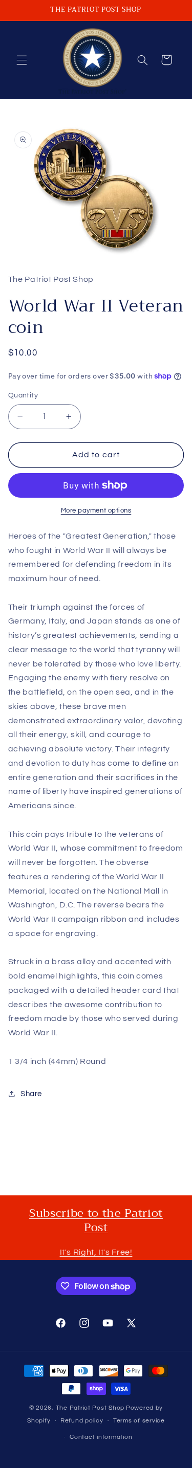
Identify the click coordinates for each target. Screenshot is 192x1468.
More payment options (96, 510)
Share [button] (31, 1094)
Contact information (101, 1437)
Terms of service (139, 1420)
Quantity (23, 395)
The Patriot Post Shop (90, 1408)
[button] (21, 60)
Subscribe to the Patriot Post (96, 1220)
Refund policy (81, 1420)
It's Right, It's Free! (96, 1252)
